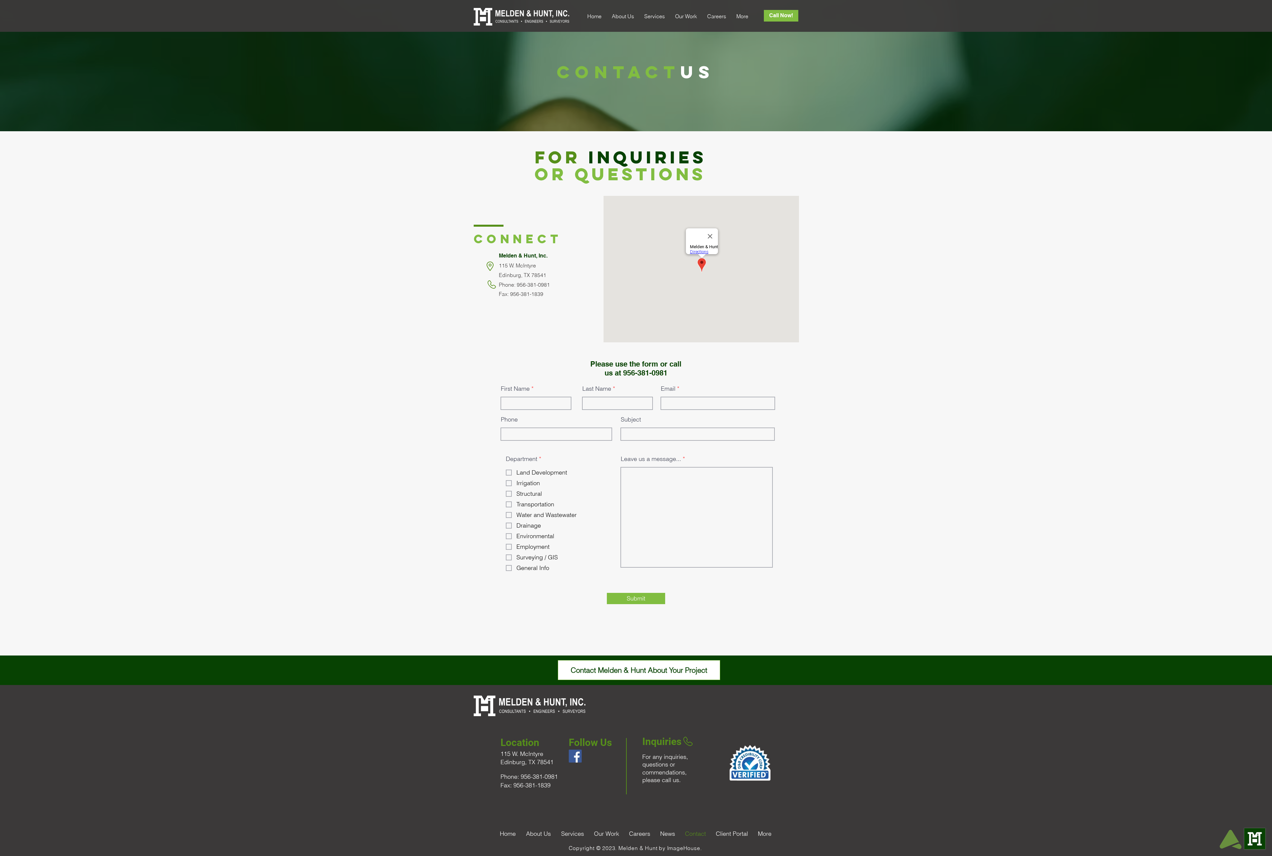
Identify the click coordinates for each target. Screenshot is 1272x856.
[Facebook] (575, 756)
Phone (509, 420)
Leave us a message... (651, 459)
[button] (623, 16)
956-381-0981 (645, 373)
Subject (631, 420)
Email (668, 389)
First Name (515, 389)
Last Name (596, 389)
